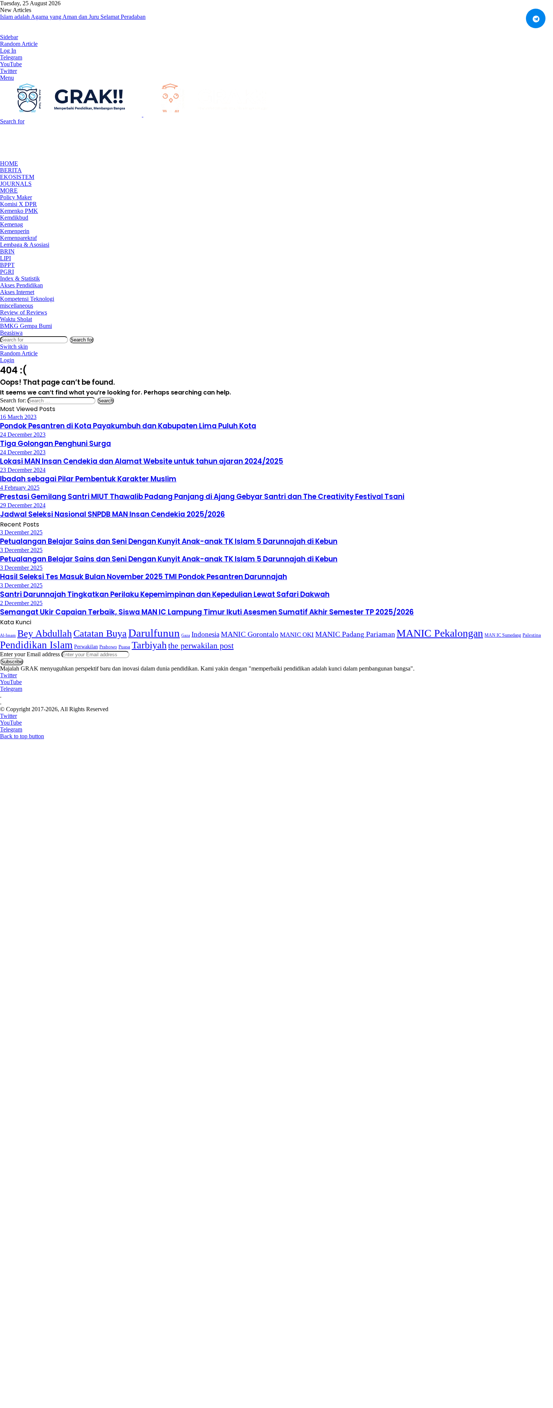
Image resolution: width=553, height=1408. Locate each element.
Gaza (185, 635)
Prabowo (108, 646)
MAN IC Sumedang (503, 635)
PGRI (7, 272)
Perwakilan (86, 646)
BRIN (7, 251)
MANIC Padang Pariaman (355, 634)
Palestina (532, 635)
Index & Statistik (20, 278)
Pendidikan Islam (36, 645)
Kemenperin (14, 231)
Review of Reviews (23, 312)
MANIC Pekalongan (440, 633)
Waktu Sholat (16, 319)
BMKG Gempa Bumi (26, 326)
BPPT (7, 265)
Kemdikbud (14, 217)
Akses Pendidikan (21, 285)
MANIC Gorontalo (249, 634)
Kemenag (11, 224)
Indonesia (205, 634)
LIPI (5, 258)
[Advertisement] (137, 142)
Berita (11, 170)
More (9, 190)
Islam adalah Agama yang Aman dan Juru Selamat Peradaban (73, 17)
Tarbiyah (149, 645)
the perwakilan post (201, 645)
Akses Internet (17, 292)
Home (9, 163)
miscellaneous (16, 305)
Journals (16, 184)
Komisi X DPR (18, 204)
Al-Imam (8, 635)
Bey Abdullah (44, 633)
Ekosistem (17, 177)
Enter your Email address (30, 654)
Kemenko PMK (19, 211)
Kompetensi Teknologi (27, 299)
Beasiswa (11, 332)
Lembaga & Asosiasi (24, 244)
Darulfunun (154, 633)
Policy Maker (16, 197)
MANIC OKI (297, 634)
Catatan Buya (100, 633)
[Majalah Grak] (142, 114)
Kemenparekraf (18, 238)
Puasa (124, 646)
